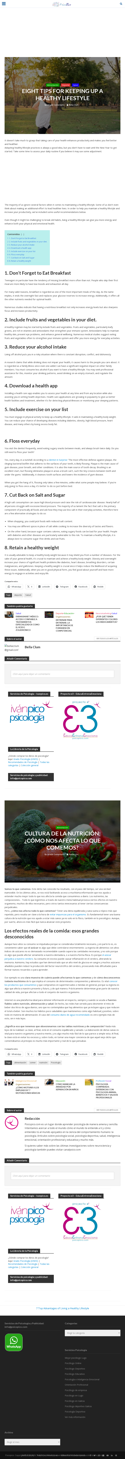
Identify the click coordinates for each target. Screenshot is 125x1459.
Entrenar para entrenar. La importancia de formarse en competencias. (64, 625)
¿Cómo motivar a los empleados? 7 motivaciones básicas (28, 1090)
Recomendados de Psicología (22, 762)
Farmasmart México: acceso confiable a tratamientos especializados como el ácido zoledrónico (27, 623)
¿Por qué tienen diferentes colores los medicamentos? (107, 619)
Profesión (100, 1080)
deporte (18, 595)
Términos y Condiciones (73, 1455)
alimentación (20, 1062)
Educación (69, 613)
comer (33, 1062)
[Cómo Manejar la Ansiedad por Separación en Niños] (49, 1082)
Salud (75, 85)
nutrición (43, 1062)
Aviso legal (28, 1455)
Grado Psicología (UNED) (25, 759)
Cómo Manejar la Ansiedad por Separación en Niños (67, 1087)
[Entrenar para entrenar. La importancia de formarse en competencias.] (49, 614)
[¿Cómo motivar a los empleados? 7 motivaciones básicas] (9, 1082)
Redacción (74, 854)
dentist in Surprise (58, 459)
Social (108, 1080)
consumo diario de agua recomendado (70, 1014)
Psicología (55, 1062)
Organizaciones (63, 616)
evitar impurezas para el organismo (68, 914)
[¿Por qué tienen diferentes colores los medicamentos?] (89, 614)
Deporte (65, 85)
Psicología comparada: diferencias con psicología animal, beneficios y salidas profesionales (107, 1091)
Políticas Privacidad (47, 1455)
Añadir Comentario (56, 104)
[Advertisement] (62, 34)
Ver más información (75, 1417)
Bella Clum (74, 104)
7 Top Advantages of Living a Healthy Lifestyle (62, 1308)
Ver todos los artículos (107, 638)
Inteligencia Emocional (26, 1080)
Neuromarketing (103, 613)
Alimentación (52, 85)
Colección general (29, 765)
